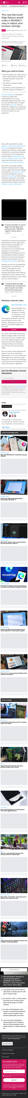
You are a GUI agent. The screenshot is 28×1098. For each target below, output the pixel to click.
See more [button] (14, 237)
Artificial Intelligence (8, 95)
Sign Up (14, 1080)
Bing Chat (13, 105)
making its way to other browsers (12, 162)
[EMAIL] (15, 416)
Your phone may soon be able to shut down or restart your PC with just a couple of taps (14, 991)
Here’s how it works (18, 42)
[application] (14, 208)
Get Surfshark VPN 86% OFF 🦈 (18, 6)
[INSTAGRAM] (13, 416)
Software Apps (5, 10)
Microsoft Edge (11, 176)
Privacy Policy (19, 1085)
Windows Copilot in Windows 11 (12, 184)
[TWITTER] (10, 416)
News (3, 30)
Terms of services (20, 386)
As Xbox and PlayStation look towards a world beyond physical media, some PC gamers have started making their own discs (14, 1012)
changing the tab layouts (10, 261)
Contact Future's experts (8, 1053)
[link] (6, 309)
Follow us (15, 65)
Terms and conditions (7, 1050)
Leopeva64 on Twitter (18, 172)
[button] (26, 2)
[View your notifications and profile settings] (19, 2)
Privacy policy (5, 1057)
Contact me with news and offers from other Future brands (14, 1075)
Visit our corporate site (14, 1038)
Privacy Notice (22, 387)
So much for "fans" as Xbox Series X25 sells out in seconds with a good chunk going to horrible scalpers (14, 1001)
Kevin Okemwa (12, 30)
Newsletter (23, 65)
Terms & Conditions (13, 1087)
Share (5, 65)
